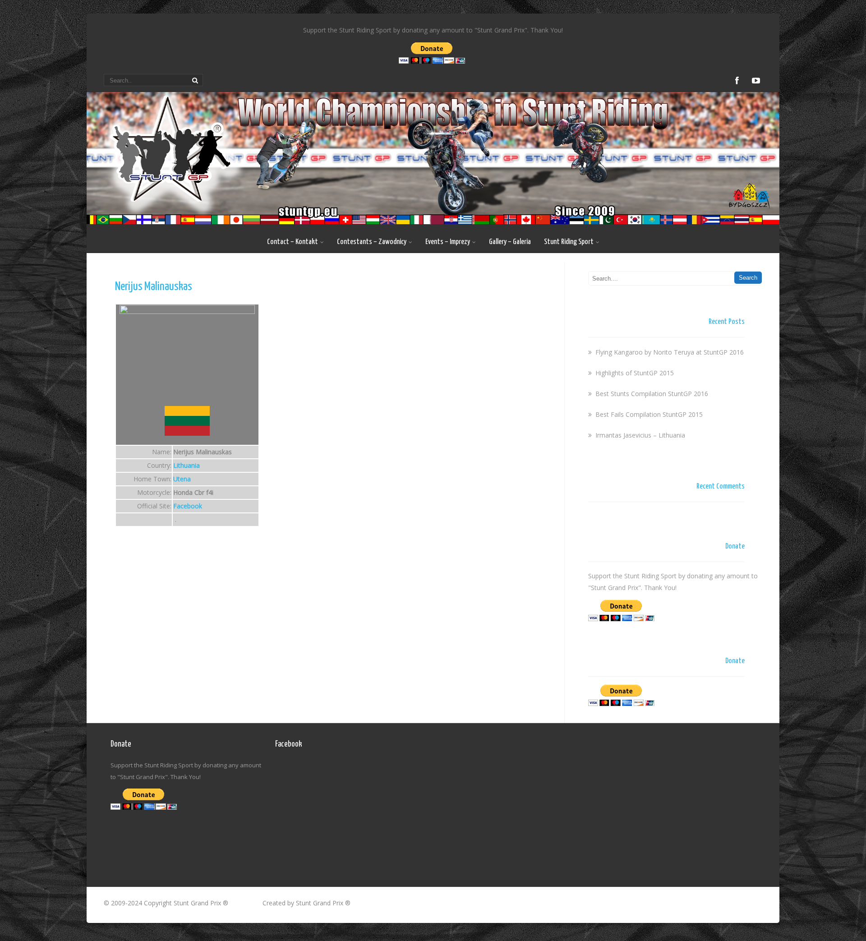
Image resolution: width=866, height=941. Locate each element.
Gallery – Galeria (510, 242)
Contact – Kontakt (292, 242)
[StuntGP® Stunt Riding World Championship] (433, 221)
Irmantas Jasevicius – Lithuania (640, 435)
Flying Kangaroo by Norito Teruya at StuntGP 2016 (669, 352)
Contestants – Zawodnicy (371, 242)
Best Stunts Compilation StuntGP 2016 (651, 393)
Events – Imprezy (447, 242)
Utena (182, 479)
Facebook (187, 506)
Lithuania (186, 465)
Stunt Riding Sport (569, 242)
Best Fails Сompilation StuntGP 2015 (649, 414)
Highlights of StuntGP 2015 (634, 373)
